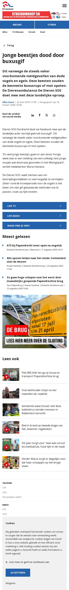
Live (4, 487)
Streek (52, 24)
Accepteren (18, 572)
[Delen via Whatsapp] (54, 115)
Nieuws (17, 24)
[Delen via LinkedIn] (32, 115)
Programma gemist (12, 497)
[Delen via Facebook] (39, 115)
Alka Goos (8, 102)
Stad (42, 32)
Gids (4, 492)
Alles (4, 32)
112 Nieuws (18, 32)
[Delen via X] (47, 115)
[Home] (17, 6)
